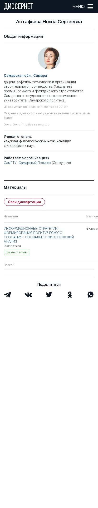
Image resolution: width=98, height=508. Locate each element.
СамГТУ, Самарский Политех (27, 163)
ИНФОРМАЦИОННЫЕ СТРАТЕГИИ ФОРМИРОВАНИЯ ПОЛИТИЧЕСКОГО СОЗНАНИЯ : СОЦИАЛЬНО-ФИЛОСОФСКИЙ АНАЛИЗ (39, 235)
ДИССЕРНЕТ (19, 7)
